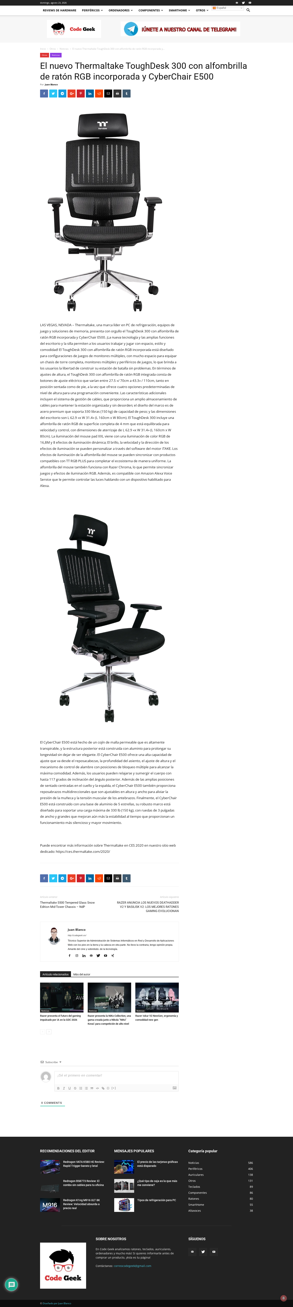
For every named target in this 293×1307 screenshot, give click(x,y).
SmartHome (178, 10)
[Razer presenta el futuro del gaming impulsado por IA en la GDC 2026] (62, 998)
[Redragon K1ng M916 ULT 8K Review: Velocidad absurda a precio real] (50, 1205)
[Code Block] (97, 1088)
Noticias (64, 48)
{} (108, 1087)
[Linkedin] (85, 955)
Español (221, 7)
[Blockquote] (92, 1088)
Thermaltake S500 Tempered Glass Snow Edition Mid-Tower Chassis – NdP (67, 905)
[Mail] (237, 3)
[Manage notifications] (283, 1298)
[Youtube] (250, 3)
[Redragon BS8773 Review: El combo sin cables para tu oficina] (50, 1186)
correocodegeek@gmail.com (132, 1266)
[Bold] (58, 1088)
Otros (200, 10)
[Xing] (114, 955)
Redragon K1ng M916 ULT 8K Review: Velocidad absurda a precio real (81, 1204)
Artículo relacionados (55, 974)
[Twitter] (243, 3)
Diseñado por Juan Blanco (57, 1303)
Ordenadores (119, 10)
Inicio (43, 48)
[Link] (103, 1088)
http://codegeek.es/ (77, 935)
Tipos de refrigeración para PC (156, 1200)
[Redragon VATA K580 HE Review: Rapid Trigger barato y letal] (50, 1167)
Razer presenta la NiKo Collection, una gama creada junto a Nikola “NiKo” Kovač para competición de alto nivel (109, 1019)
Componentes (149, 10)
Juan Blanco (51, 84)
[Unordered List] (86, 1088)
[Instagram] (78, 955)
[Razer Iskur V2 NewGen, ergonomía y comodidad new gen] (157, 998)
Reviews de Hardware (59, 10)
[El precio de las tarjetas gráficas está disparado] (124, 1167)
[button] (248, 11)
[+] (114, 1087)
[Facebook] (71, 955)
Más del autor (81, 974)
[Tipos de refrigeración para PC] (124, 1205)
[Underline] (69, 1088)
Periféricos (91, 10)
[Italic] (64, 1088)
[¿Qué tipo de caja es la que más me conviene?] (124, 1186)
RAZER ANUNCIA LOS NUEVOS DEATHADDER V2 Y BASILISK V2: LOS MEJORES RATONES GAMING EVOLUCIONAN (148, 907)
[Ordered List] (81, 1088)
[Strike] (75, 1088)
